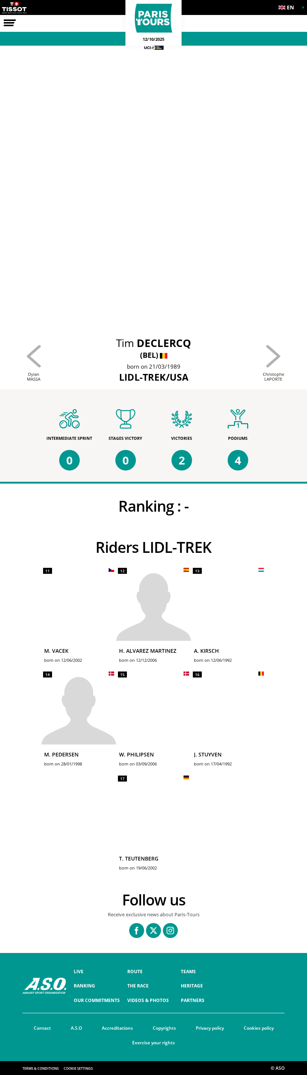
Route (135, 971)
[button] (288, 7)
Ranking (84, 986)
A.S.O (76, 1028)
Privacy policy (210, 1028)
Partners (192, 1000)
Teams (188, 971)
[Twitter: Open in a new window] (153, 930)
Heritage (192, 986)
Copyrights (164, 1028)
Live (78, 971)
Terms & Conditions (40, 1068)
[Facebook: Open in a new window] (136, 930)
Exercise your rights (153, 1042)
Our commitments (97, 1000)
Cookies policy (259, 1028)
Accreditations (117, 1028)
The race (138, 986)
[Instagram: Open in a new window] (170, 930)
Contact (42, 1028)
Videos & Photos (148, 1000)
